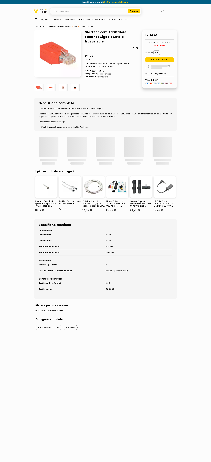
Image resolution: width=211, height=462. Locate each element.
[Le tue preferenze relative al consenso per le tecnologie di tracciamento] (207, 458)
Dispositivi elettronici (64, 26)
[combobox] (95, 11)
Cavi (75, 26)
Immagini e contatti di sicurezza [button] (49, 281)
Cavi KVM (70, 298)
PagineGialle (102, 77)
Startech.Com (98, 71)
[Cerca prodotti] (134, 11)
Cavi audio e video (86, 26)
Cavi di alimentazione (48, 298)
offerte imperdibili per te (117, 2)
